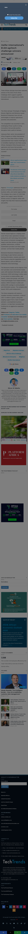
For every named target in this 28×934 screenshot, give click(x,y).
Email (6, 7)
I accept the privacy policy (14, 14)
